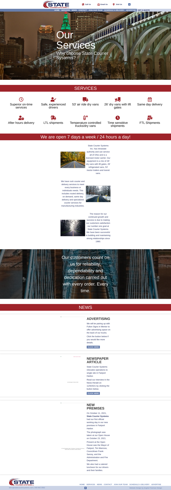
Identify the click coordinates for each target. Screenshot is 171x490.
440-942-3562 (40, 488)
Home (56, 10)
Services (65, 10)
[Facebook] (129, 4)
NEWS (74, 10)
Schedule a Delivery (114, 10)
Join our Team (95, 10)
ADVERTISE (131, 10)
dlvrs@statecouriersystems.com (21, 488)
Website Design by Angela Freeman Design (145, 488)
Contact (83, 10)
